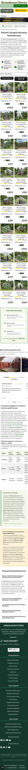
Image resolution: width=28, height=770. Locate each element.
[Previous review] (8, 402)
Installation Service (13, 663)
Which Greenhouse (13, 730)
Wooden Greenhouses (13, 693)
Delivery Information (13, 660)
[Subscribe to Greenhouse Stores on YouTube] (9, 747)
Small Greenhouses (13, 705)
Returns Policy (13, 666)
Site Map (22, 768)
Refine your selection (21, 78)
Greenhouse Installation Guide (13, 727)
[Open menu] (1, 16)
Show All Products (7, 78)
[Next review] (19, 402)
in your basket (21, 10)
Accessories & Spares (13, 708)
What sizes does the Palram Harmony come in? (11, 611)
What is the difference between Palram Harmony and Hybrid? (12, 576)
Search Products (20, 6)
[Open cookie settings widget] (3, 767)
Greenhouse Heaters (15, 427)
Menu (4, 16)
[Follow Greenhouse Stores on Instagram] (6, 747)
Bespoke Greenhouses (13, 702)
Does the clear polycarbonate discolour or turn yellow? (12, 599)
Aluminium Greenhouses (13, 690)
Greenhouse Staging (13, 711)
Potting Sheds (13, 699)
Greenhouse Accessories (15, 424)
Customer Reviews (13, 675)
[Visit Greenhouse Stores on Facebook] (1, 747)
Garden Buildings (13, 714)
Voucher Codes (13, 678)
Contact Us (13, 672)
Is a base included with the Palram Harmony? (13, 605)
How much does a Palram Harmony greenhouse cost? (13, 617)
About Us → (13, 637)
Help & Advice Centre (13, 669)
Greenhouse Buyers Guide (13, 724)
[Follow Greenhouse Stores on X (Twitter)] (4, 747)
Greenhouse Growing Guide (13, 733)
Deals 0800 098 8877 (7, 11)
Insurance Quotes (13, 681)
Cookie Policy (12, 768)
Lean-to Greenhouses (13, 696)
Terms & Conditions (10, 765)
